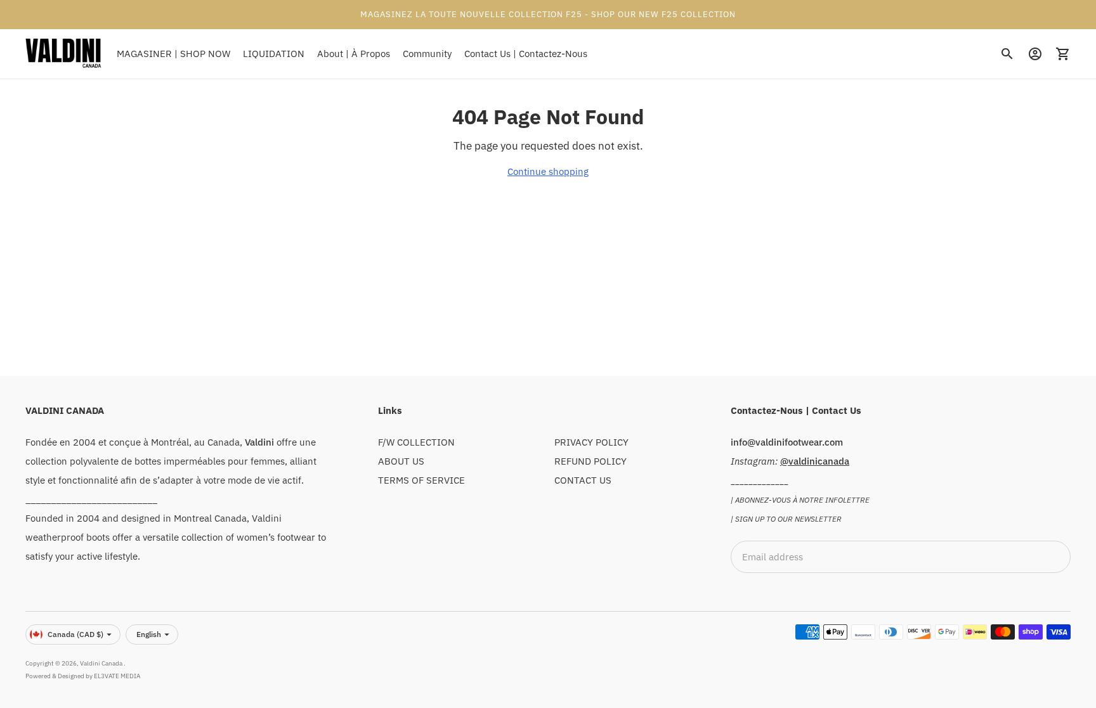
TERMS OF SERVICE (421, 480)
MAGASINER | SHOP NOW (173, 54)
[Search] (1007, 54)
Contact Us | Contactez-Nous (525, 54)
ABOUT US (401, 461)
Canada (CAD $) (75, 634)
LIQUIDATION (273, 54)
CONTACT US (582, 480)
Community (427, 54)
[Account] (1035, 54)
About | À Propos (353, 54)
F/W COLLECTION (416, 442)
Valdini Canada (102, 663)
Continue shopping (548, 171)
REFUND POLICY (590, 461)
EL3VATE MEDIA (117, 676)
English (148, 634)
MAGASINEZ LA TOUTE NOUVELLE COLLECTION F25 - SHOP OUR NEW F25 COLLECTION (547, 14)
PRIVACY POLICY (591, 442)
